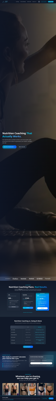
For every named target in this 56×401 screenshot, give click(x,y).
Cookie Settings (44, 398)
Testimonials (29, 1)
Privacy (47, 365)
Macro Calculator (44, 1)
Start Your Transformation (9, 146)
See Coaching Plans (27, 346)
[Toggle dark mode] (39, 1)
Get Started (13, 306)
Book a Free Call (51, 1)
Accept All (51, 398)
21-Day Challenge (23, 1)
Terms (49, 365)
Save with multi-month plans (27, 312)
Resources (34, 1)
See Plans (28, 307)
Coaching (17, 1)
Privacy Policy (11, 399)
